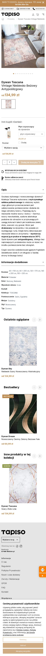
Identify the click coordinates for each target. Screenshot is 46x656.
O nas (4, 562)
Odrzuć (23, 645)
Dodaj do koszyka (29, 162)
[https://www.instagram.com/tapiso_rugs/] (20, 546)
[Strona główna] (2, 19)
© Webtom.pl (8, 551)
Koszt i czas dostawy (10, 575)
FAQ (3, 587)
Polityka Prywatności (10, 570)
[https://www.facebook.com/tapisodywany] (17, 546)
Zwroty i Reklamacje (10, 579)
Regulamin (6, 566)
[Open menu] (43, 14)
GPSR (4, 583)
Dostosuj (23, 639)
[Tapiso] (10, 14)
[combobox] (23, 147)
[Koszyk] (37, 14)
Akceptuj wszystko (23, 651)
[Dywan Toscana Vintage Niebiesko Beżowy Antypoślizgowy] (8, 104)
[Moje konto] (33, 14)
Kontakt (4, 592)
